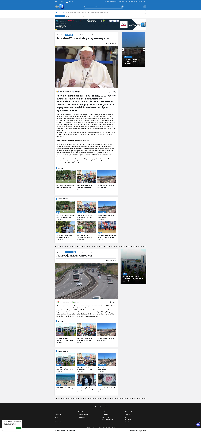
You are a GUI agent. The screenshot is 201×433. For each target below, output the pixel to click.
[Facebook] (95, 406)
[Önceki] (66, 16)
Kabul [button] (18, 428)
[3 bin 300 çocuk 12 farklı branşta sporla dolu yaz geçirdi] (86, 180)
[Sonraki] (68, 16)
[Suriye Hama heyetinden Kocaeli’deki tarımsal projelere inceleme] (65, 230)
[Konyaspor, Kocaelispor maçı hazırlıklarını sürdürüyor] (66, 180)
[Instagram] (105, 406)
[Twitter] (100, 406)
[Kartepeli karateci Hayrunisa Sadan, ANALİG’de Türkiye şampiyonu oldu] (107, 230)
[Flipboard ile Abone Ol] (76, 91)
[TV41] (60, 6)
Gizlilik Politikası (7, 428)
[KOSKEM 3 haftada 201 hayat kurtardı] (65, 383)
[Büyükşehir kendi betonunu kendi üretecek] (106, 180)
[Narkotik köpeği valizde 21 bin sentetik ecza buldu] (107, 383)
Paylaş (144, 430)
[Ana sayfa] (56, 12)
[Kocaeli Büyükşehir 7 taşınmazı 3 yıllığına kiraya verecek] (66, 333)
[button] (144, 6)
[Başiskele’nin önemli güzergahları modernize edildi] (86, 230)
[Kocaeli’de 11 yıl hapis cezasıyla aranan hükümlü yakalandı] (133, 49)
